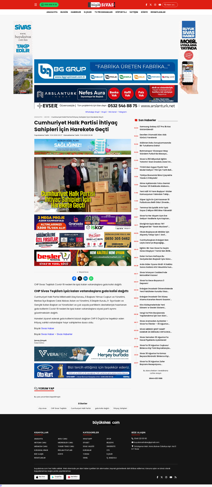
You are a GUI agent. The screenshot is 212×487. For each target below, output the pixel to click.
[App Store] (41, 477)
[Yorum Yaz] (1, 485)
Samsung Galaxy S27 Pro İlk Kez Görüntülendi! (155, 128)
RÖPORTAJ (121, 12)
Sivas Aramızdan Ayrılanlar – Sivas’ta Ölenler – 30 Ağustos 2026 (154, 322)
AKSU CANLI (62, 439)
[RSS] (176, 477)
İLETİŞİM (134, 12)
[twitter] (151, 4)
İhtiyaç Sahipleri (120, 408)
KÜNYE (144, 12)
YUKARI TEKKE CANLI (66, 446)
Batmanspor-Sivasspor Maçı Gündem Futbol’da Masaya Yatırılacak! (154, 152)
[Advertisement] (106, 37)
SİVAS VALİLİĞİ (88, 446)
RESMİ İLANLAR (158, 12)
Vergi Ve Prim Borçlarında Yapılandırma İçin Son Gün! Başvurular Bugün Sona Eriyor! (154, 314)
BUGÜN (64, 12)
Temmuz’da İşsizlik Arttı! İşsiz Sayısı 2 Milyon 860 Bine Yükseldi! (156, 209)
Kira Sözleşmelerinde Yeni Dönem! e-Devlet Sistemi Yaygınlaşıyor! (152, 306)
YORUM (86, 454)
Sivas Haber (47, 328)
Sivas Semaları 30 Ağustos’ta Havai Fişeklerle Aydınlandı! (154, 338)
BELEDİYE (110, 442)
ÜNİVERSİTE (111, 446)
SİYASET (86, 442)
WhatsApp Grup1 (92, 112)
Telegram (122, 112)
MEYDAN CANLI (40, 442)
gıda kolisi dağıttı (102, 408)
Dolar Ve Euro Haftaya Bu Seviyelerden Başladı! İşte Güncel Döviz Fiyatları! (156, 257)
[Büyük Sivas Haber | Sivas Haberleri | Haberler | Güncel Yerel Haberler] (101, 4)
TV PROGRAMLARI (104, 12)
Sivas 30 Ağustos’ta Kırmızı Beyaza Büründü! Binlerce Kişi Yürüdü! (154, 355)
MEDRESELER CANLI (65, 442)
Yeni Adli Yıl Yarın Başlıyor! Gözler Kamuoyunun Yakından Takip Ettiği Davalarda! (156, 193)
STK (108, 450)
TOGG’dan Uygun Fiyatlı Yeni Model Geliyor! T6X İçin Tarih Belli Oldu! (156, 168)
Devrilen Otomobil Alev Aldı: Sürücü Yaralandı (153, 136)
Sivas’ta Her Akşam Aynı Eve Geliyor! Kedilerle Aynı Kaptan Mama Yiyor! (154, 217)
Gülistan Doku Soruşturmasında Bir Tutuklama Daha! (155, 144)
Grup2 (103, 112)
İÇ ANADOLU (112, 458)
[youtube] (160, 4)
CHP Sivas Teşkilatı (58, 408)
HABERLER (76, 12)
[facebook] (146, 4)
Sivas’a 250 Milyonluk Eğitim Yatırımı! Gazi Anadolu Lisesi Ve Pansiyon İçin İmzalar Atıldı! (155, 160)
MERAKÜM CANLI (40, 446)
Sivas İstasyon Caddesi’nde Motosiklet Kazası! (153, 274)
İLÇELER (88, 12)
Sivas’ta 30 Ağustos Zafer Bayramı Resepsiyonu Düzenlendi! (152, 363)
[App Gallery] (73, 477)
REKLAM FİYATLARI (65, 450)
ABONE (47, 117)
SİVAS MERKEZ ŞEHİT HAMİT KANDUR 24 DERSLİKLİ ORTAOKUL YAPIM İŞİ (155, 330)
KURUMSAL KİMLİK (41, 450)
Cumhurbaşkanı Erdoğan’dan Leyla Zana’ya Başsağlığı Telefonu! (154, 241)
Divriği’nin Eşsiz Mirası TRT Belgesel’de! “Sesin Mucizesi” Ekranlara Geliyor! (154, 225)
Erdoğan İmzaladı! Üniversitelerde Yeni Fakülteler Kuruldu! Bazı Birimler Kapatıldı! (156, 290)
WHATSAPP (87, 439)
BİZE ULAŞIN (38, 454)
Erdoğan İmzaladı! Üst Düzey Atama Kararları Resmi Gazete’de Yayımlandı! (156, 298)
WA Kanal (112, 112)
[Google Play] (57, 477)
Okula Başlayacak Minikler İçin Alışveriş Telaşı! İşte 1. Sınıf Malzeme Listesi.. (154, 233)
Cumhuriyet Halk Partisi (81, 408)
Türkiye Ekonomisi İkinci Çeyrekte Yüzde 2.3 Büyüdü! (156, 176)
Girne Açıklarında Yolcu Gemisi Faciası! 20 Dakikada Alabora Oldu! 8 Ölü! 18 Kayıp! (155, 185)
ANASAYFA (52, 12)
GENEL (85, 458)
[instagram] (155, 4)
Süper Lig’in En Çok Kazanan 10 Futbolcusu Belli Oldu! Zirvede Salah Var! (154, 201)
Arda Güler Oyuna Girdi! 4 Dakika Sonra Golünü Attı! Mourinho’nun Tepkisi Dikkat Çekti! (156, 266)
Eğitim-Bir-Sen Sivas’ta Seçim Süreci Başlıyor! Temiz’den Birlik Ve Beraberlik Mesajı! (155, 249)
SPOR (109, 439)
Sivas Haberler (65, 334)
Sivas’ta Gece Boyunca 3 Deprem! (152, 282)
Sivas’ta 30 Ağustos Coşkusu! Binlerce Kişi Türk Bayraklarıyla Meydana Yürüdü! (154, 347)
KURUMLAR (87, 450)
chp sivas (42, 408)
